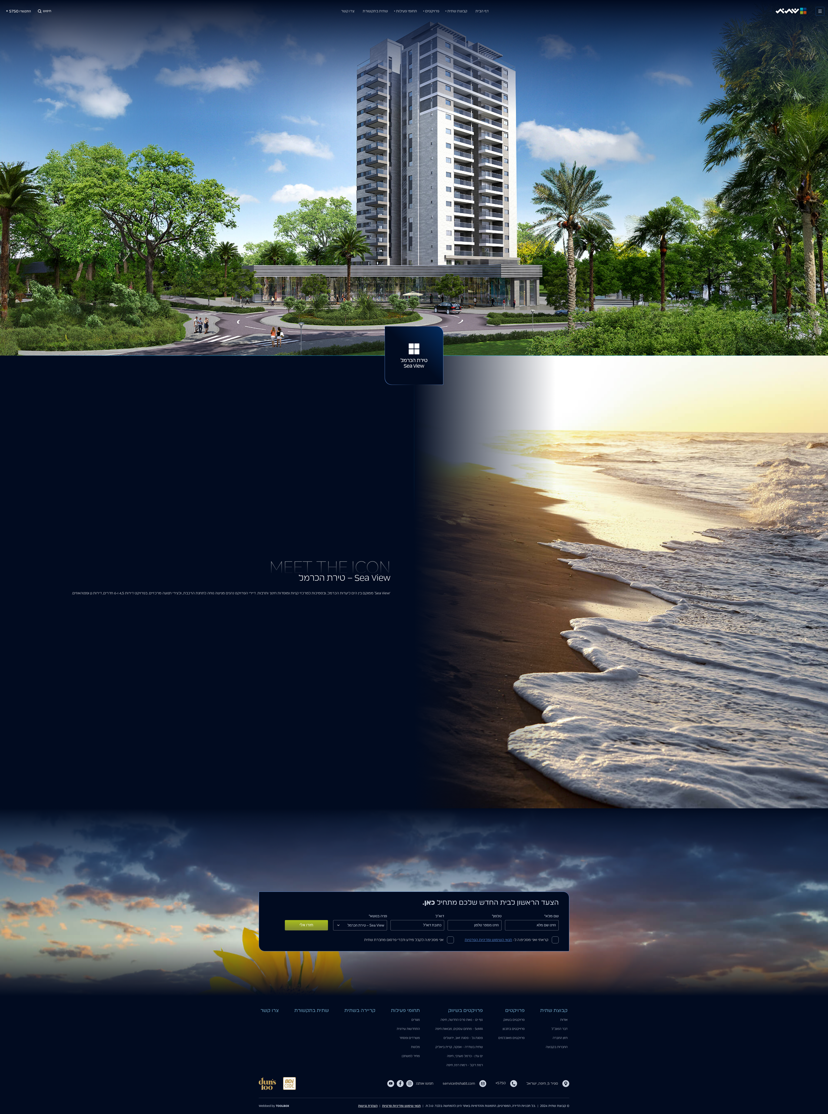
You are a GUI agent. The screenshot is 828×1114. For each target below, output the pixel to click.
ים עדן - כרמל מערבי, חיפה (465, 1056)
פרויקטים (432, 11)
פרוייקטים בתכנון (514, 1029)
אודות (564, 1019)
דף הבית (482, 11)
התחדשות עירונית (408, 1029)
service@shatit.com (459, 1083)
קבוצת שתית (457, 11)
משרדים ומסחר (409, 1038)
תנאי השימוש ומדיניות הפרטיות (488, 940)
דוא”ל (439, 916)
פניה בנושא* (378, 916)
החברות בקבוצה (557, 1047)
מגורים (415, 1019)
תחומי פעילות (406, 11)
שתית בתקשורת (375, 11)
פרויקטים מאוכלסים (511, 1038)
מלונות (415, 1047)
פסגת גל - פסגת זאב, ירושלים (463, 1038)
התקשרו (18, 12)
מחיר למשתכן (411, 1056)
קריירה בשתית (359, 1010)
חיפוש (47, 11)
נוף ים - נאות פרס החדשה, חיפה (462, 1019)
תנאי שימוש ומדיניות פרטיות (401, 1106)
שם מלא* (551, 916)
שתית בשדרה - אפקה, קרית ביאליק (459, 1047)
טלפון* (497, 916)
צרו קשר (347, 11)
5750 (501, 1083)
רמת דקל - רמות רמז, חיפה (464, 1065)
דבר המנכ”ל (559, 1029)
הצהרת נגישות (368, 1106)
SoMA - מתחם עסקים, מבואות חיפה (459, 1029)
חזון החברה (560, 1038)
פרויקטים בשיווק (514, 1019)
